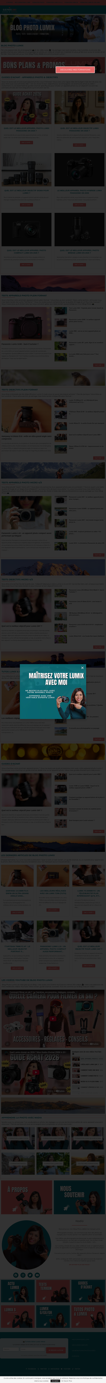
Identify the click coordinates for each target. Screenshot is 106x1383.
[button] (82, 667)
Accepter (55, 1381)
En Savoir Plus (67, 1381)
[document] (53, 691)
